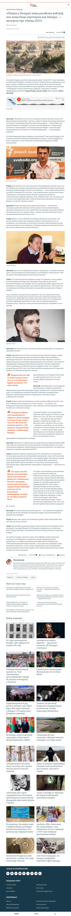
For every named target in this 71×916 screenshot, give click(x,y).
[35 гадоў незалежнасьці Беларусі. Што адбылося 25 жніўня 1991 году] (20, 630)
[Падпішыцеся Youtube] (20, 873)
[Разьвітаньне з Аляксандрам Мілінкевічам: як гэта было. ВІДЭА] (51, 659)
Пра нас (8, 901)
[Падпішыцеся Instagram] (32, 873)
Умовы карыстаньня (42, 908)
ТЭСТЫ (36, 914)
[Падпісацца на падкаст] (24, 873)
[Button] (50, 32)
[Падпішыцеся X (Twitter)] (16, 873)
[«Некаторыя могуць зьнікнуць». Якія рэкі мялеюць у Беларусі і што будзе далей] (51, 725)
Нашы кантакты (41, 904)
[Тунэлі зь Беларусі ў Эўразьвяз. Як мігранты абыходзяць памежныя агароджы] (51, 782)
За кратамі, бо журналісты (44, 891)
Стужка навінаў (11, 885)
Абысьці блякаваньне (12, 904)
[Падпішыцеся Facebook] (12, 873)
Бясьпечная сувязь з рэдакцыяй (46, 901)
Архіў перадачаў (41, 885)
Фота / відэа (40, 888)
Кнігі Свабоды (10, 891)
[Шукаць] (55, 914)
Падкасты (9, 888)
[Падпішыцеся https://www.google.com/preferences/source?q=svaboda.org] (8, 873)
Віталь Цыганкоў (11, 25)
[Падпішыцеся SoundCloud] (28, 873)
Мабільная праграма (12, 908)
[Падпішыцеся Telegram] (36, 873)
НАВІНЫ (16, 914)
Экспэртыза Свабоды (14, 10)
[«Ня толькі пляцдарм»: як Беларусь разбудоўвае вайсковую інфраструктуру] (51, 846)
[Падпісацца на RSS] (40, 873)
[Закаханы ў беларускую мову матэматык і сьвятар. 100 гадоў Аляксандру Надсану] (20, 846)
